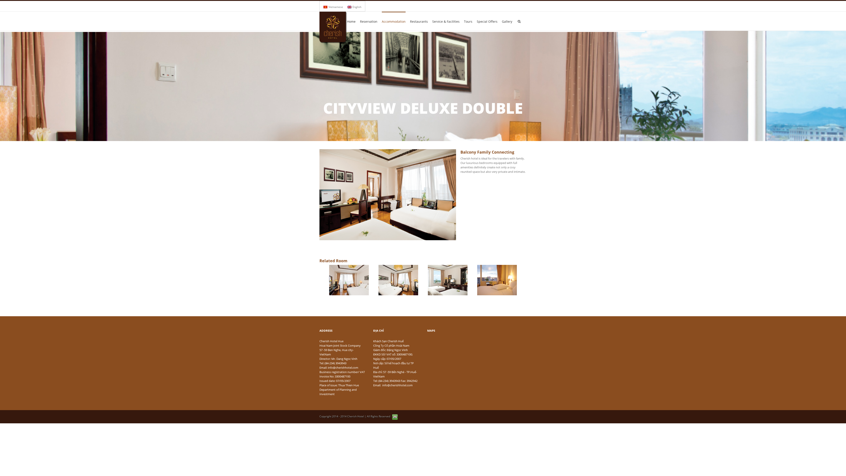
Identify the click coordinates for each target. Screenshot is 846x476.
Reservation (368, 21)
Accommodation (394, 21)
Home (351, 21)
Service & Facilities (446, 21)
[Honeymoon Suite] (497, 280)
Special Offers (487, 21)
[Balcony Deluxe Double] (349, 280)
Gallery (507, 21)
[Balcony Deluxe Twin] (448, 280)
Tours (468, 21)
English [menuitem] (356, 7)
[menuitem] (333, 7)
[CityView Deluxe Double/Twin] (398, 280)
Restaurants (419, 21)
